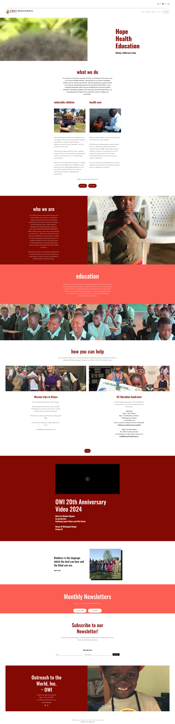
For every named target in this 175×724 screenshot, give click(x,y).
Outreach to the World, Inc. (25, 11)
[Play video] (87, 479)
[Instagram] (158, 4)
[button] (169, 4)
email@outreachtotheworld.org (45, 429)
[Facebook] (160, 4)
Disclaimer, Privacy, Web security (88, 721)
